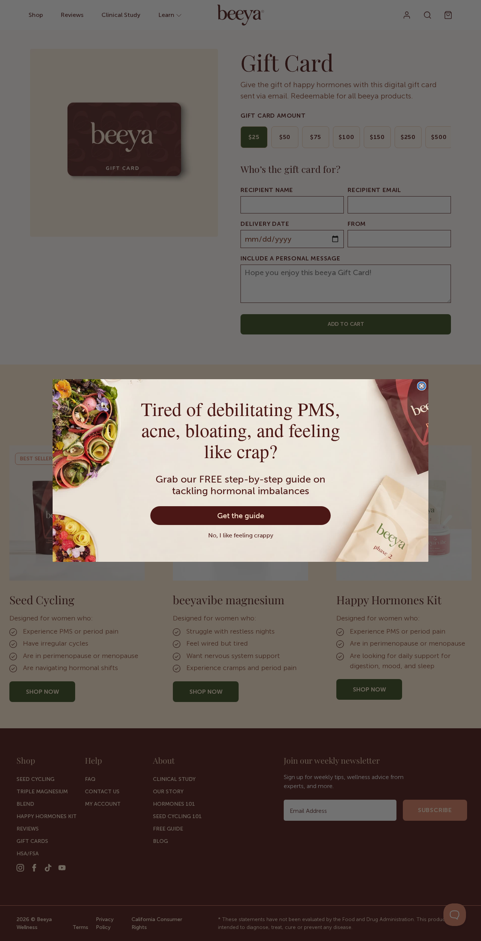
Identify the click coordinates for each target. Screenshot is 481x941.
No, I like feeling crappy (240, 535)
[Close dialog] (421, 386)
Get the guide (240, 515)
